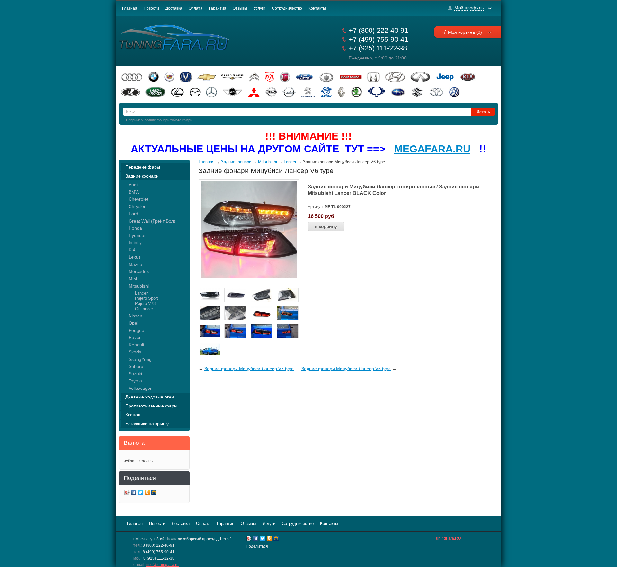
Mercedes (139, 271)
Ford (133, 213)
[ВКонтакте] (133, 493)
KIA (132, 249)
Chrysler (137, 206)
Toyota (135, 380)
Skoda (135, 351)
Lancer (141, 293)
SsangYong (140, 359)
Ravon (135, 337)
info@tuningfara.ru (162, 564)
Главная (129, 8)
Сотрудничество (287, 8)
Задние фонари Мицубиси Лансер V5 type (346, 368)
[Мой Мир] (154, 493)
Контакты (317, 8)
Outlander (144, 308)
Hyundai (137, 235)
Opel (133, 322)
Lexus (135, 257)
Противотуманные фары (151, 405)
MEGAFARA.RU (432, 149)
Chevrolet (138, 199)
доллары (145, 460)
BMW (134, 192)
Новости (151, 8)
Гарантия (217, 8)
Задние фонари (142, 175)
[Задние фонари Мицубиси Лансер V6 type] (249, 276)
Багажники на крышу (147, 423)
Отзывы (240, 8)
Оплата (195, 8)
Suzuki (135, 373)
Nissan (135, 315)
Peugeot (137, 330)
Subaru (136, 366)
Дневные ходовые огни (149, 396)
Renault (136, 344)
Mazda (135, 264)
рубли (129, 460)
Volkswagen (141, 388)
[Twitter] (140, 493)
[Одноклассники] (147, 493)
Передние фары (142, 166)
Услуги (259, 8)
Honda (135, 228)
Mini (133, 278)
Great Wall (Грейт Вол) (152, 221)
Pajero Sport (146, 298)
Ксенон (132, 414)
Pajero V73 (145, 303)
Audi (133, 184)
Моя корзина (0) (465, 32)
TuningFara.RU (447, 538)
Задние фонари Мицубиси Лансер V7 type (249, 368)
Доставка (173, 8)
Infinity (135, 242)
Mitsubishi (139, 285)
